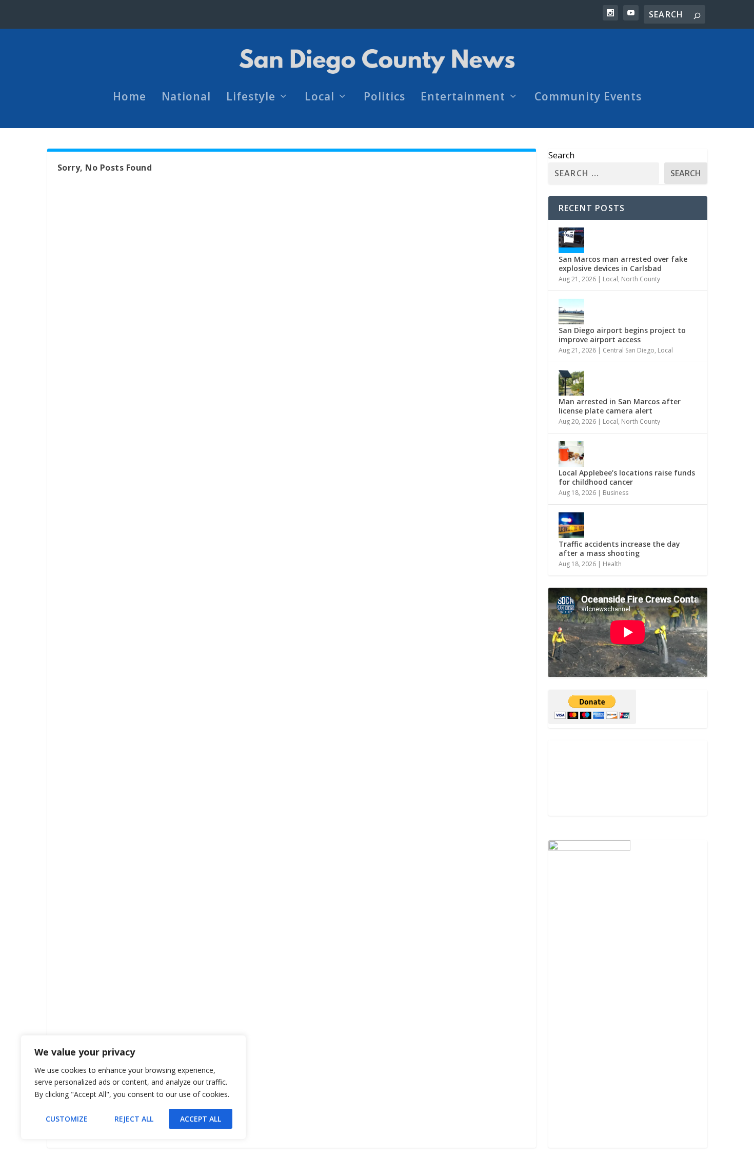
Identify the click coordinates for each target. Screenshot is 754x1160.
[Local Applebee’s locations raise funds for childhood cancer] (571, 454)
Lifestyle (250, 97)
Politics (384, 97)
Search (561, 155)
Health (612, 564)
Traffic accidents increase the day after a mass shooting (619, 548)
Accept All (200, 1119)
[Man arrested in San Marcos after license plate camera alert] (571, 383)
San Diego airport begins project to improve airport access (622, 334)
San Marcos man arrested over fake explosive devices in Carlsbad (623, 263)
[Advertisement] (627, 778)
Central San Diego (628, 350)
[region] (133, 1087)
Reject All (133, 1119)
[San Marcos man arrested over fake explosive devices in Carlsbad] (571, 240)
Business (615, 492)
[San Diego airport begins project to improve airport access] (571, 311)
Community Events (588, 97)
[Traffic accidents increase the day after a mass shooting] (571, 525)
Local (319, 97)
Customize (67, 1119)
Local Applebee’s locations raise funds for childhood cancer (627, 477)
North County (640, 279)
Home (129, 97)
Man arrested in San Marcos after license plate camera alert (620, 406)
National (186, 97)
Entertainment (463, 97)
